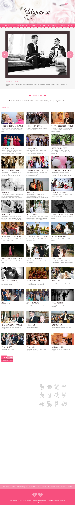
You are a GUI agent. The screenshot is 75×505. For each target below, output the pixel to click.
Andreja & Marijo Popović (10, 170)
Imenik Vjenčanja (31, 26)
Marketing (56, 500)
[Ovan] (42, 386)
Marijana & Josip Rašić (59, 192)
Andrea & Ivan (6, 214)
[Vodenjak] (56, 404)
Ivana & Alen (30, 347)
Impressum (62, 500)
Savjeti (13, 26)
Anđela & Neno (6, 303)
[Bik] (49, 386)
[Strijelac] (42, 404)
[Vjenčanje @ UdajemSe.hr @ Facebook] (66, 4)
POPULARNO (5, 357)
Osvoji (63, 26)
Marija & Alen (31, 325)
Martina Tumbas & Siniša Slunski (62, 214)
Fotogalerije (55, 26)
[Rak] (64, 386)
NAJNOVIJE (11, 358)
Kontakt (69, 487)
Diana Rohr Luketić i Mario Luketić (12, 325)
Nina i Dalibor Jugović (58, 237)
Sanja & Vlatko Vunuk (9, 281)
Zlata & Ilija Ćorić (32, 303)
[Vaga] (56, 395)
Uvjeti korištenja (50, 500)
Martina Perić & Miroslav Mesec (37, 170)
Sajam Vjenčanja (43, 26)
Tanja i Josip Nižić (57, 303)
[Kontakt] (40, 495)
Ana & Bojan (55, 281)
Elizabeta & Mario (7, 148)
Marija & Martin (31, 148)
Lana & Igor (5, 192)
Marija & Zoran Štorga (34, 126)
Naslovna (6, 26)
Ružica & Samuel (56, 325)
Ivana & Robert (6, 347)
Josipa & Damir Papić (33, 281)
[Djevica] (49, 395)
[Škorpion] (64, 395)
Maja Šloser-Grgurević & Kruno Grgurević (41, 237)
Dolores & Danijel (57, 347)
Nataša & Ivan (56, 259)
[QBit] (41, 503)
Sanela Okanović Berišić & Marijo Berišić (15, 259)
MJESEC (11, 360)
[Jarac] (49, 404)
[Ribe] (64, 404)
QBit (39, 502)
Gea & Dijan (30, 192)
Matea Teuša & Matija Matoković (62, 170)
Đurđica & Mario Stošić (59, 148)
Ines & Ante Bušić (32, 214)
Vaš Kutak (20, 26)
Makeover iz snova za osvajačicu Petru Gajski (17, 126)
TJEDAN (7, 360)
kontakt (69, 26)
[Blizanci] (56, 386)
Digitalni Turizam (42, 500)
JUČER (3, 360)
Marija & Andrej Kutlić (34, 259)
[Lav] (42, 395)
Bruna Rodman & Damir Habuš (11, 237)
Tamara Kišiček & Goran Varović (62, 126)
